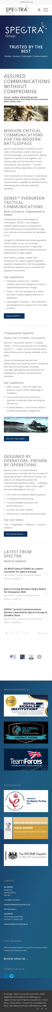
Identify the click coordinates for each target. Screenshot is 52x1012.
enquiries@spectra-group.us (16, 924)
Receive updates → (16, 958)
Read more (46, 574)
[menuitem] (37, 9)
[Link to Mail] (46, 1008)
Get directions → (11, 909)
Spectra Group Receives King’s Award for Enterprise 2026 (25, 590)
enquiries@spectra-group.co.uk (17, 904)
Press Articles (28, 575)
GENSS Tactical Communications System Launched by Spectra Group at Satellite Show (25, 612)
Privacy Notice (15, 1003)
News (20, 575)
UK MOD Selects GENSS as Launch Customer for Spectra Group (23, 570)
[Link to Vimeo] (42, 1008)
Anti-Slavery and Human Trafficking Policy (25, 1006)
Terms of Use (28, 1003)
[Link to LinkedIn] (38, 1008)
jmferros (18, 578)
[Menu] (44, 9)
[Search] (37, 9)
